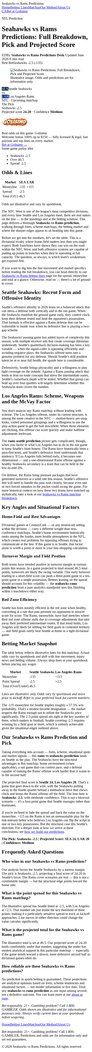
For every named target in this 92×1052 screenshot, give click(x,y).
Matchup (34, 7)
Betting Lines (19, 7)
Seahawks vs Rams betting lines (23, 276)
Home (6, 7)
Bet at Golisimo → (14, 144)
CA (4, 11)
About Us (63, 7)
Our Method (48, 7)
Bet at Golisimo (17, 11)
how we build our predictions (44, 831)
